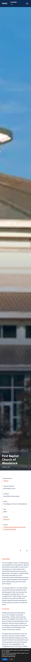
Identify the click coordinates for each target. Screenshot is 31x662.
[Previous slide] (21, 550)
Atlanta (5, 481)
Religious (6, 519)
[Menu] (27, 4)
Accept (4, 659)
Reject (11, 659)
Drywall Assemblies (9, 529)
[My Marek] (13, 2)
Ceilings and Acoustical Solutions (14, 527)
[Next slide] (27, 550)
